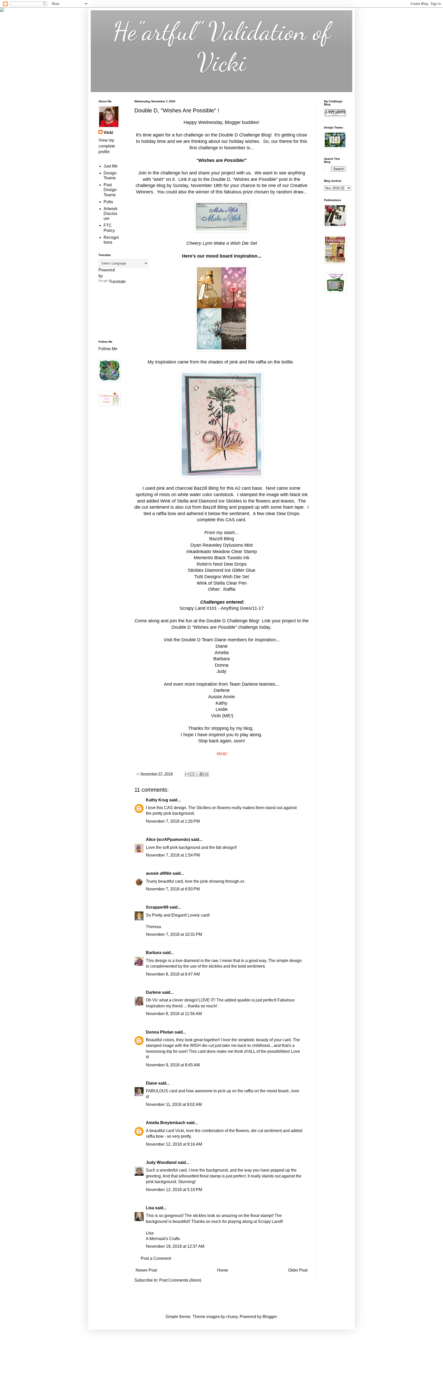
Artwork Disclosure (110, 214)
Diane (151, 1083)
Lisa (150, 1208)
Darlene (154, 992)
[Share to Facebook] (201, 774)
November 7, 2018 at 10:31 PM (174, 934)
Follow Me (108, 349)
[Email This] (187, 774)
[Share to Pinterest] (206, 774)
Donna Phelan (160, 1032)
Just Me (111, 166)
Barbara (154, 952)
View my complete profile (106, 146)
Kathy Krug (157, 800)
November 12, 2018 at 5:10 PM (174, 1189)
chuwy (232, 1316)
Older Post (297, 1270)
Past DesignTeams (110, 190)
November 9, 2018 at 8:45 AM (173, 1065)
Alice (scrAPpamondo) (168, 839)
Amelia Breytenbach (165, 1123)
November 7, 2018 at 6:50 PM (173, 889)
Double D (190, 639)
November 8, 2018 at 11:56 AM (174, 1013)
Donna (221, 665)
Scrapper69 (157, 907)
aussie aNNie (159, 873)
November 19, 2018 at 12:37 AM (175, 1246)
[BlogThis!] (192, 774)
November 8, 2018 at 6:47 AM (173, 974)
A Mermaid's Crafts (163, 1238)
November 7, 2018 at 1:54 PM (173, 855)
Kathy (221, 703)
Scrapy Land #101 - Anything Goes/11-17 (221, 608)
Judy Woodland (161, 1162)
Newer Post (146, 1270)
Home (222, 1270)
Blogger (270, 1316)
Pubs (108, 202)
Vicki (108, 132)
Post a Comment (156, 1258)
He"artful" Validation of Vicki (221, 46)
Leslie (222, 709)
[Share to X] (196, 774)
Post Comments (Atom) (180, 1280)
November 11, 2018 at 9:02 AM (174, 1104)
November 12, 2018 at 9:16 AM (174, 1144)
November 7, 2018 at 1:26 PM (173, 821)
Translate (117, 281)
